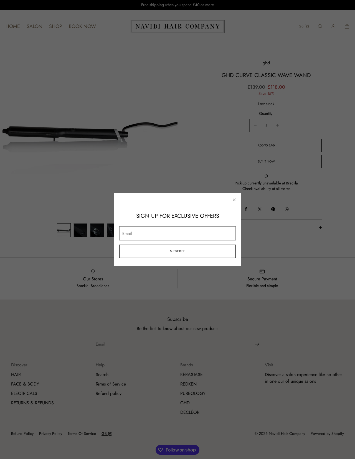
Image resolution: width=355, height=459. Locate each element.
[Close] (234, 200)
